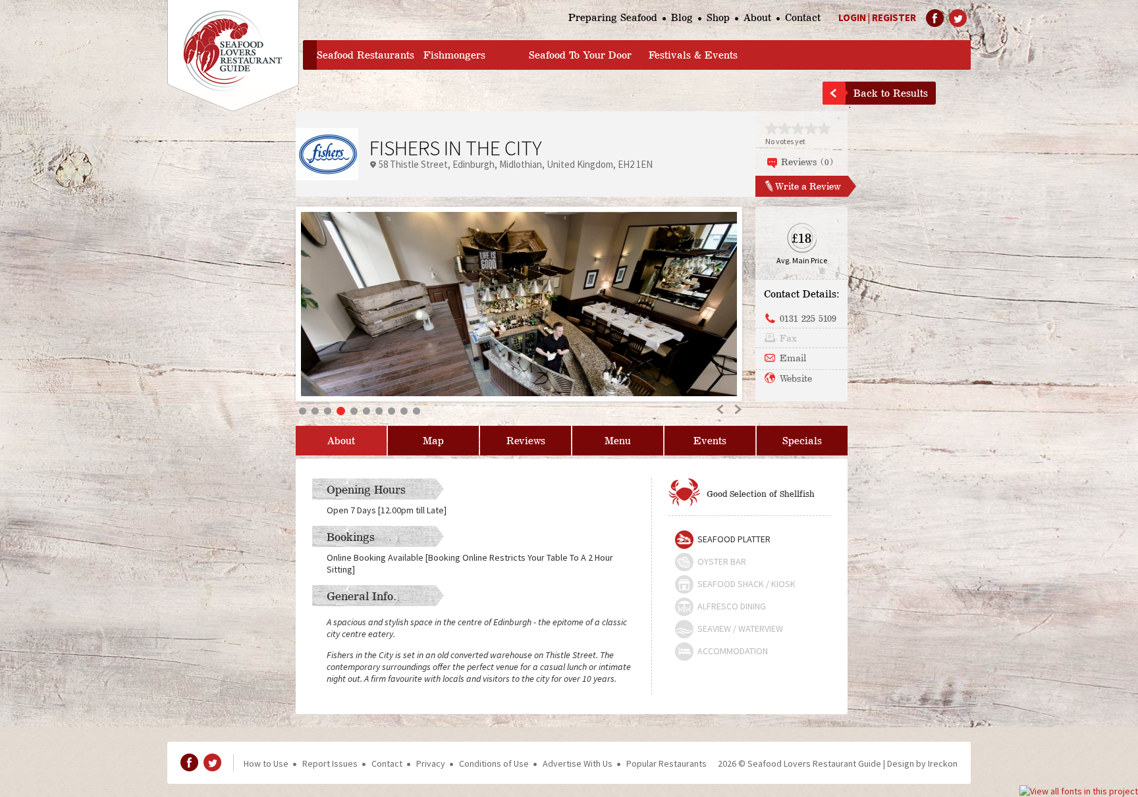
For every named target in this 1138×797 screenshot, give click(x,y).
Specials (802, 440)
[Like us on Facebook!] (935, 18)
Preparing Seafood (612, 17)
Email (793, 357)
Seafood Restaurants (365, 55)
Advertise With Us (577, 763)
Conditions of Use (494, 763)
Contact (803, 17)
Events (709, 440)
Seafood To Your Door (580, 55)
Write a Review (808, 186)
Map (433, 440)
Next (737, 409)
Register (894, 17)
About (757, 17)
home (310, 55)
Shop (718, 17)
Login (852, 17)
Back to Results (890, 93)
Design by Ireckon (922, 763)
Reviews (525, 440)
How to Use (266, 763)
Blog (682, 17)
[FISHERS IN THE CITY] (519, 304)
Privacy (430, 763)
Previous (721, 409)
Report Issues (330, 763)
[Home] (233, 55)
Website (796, 378)
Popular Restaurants (666, 763)
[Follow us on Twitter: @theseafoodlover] (958, 18)
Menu (618, 440)
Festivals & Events (693, 55)
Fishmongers (454, 55)
